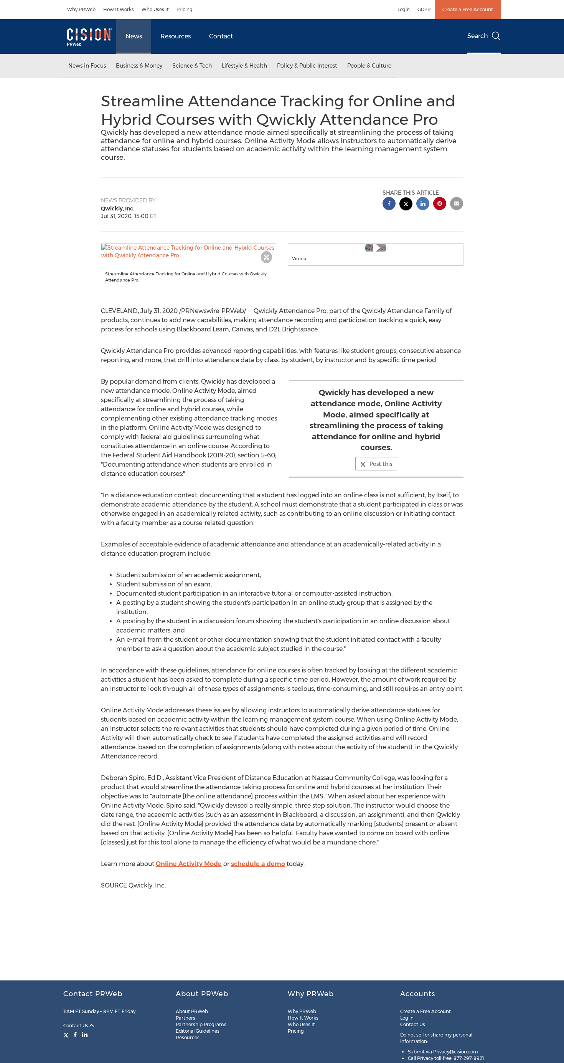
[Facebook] (75, 1034)
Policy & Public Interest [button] (307, 65)
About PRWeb (192, 1011)
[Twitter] (67, 1034)
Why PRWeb (81, 9)
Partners (185, 1018)
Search (477, 36)
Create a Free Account (467, 9)
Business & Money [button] (139, 65)
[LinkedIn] (85, 1034)
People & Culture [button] (369, 65)
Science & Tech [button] (192, 65)
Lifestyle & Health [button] (244, 65)
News (133, 36)
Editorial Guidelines (197, 1031)
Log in (407, 1018)
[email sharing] (456, 204)
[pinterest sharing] (439, 204)
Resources (175, 36)
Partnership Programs (201, 1024)
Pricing (184, 9)
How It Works (118, 9)
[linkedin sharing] (422, 204)
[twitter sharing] (405, 204)
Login (403, 9)
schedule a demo (258, 864)
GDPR (424, 9)
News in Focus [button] (87, 65)
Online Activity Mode (189, 864)
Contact (221, 36)
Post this (380, 463)
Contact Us (76, 1025)
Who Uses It (155, 9)
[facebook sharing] (389, 204)
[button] (188, 251)
